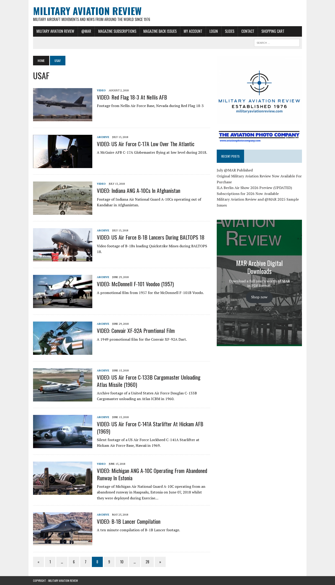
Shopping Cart (272, 31)
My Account (193, 31)
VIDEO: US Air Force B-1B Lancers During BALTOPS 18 (150, 237)
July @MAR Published (235, 170)
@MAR (86, 31)
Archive (103, 137)
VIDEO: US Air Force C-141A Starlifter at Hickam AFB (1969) (150, 427)
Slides (229, 31)
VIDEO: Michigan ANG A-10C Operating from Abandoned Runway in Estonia (152, 474)
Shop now (259, 296)
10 (122, 562)
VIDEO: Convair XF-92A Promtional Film (136, 330)
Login (213, 31)
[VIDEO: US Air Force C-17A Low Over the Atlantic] (62, 165)
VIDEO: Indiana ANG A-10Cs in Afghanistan (138, 190)
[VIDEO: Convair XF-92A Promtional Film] (62, 351)
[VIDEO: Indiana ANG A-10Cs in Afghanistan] (62, 211)
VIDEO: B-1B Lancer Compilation (128, 521)
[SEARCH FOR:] (277, 42)
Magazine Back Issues (160, 31)
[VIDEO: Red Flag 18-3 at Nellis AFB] (62, 118)
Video (101, 90)
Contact (247, 31)
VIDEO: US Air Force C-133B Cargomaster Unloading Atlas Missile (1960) (148, 380)
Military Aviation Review (55, 31)
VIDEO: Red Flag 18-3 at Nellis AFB (132, 97)
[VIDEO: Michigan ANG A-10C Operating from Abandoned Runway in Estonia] (62, 491)
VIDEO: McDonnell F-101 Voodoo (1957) (135, 284)
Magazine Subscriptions (117, 31)
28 (147, 562)
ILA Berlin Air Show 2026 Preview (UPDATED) (254, 187)
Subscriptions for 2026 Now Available (248, 193)
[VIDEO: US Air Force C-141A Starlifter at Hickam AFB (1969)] (62, 445)
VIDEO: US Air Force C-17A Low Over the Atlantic (145, 144)
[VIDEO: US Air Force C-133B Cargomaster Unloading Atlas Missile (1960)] (62, 398)
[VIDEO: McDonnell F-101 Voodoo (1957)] (62, 305)
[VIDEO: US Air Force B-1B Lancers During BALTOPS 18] (62, 258)
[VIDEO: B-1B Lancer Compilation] (62, 542)
